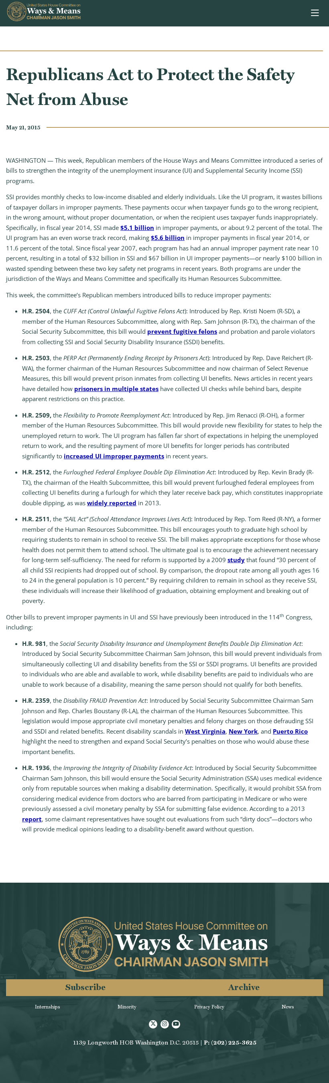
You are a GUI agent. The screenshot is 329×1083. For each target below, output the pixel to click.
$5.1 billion (137, 228)
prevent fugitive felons (182, 331)
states (148, 389)
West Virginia (205, 731)
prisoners (88, 389)
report (32, 819)
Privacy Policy (209, 1007)
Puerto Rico (290, 731)
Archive (244, 987)
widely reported (111, 503)
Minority (127, 1007)
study (236, 560)
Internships (47, 1007)
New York (243, 731)
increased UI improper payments (114, 456)
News (288, 1007)
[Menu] (315, 13)
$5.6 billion (168, 238)
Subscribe (85, 987)
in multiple (120, 389)
